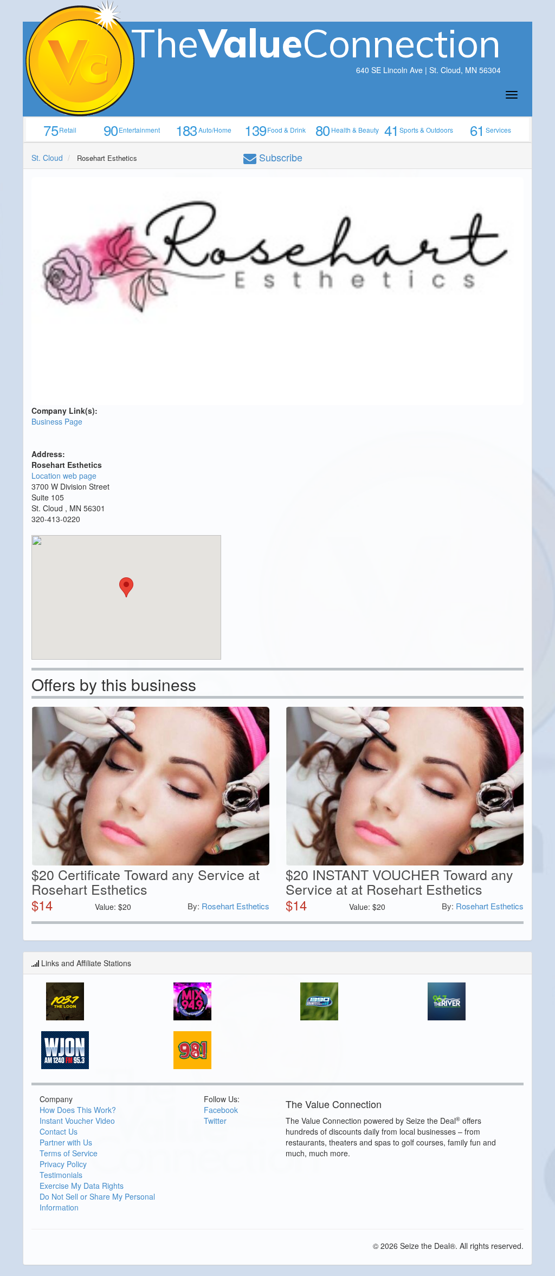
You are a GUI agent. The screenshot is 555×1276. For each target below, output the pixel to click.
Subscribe (279, 157)
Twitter (215, 1120)
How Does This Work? (78, 1109)
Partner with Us (66, 1142)
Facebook (221, 1109)
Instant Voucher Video (77, 1120)
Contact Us (59, 1131)
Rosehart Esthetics (235, 906)
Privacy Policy (63, 1163)
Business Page (56, 421)
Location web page (63, 475)
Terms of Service (69, 1153)
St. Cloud (47, 157)
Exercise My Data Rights (82, 1185)
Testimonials (61, 1174)
